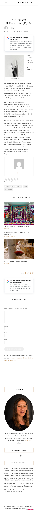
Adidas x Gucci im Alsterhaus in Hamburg (17, 226)
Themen (24, 508)
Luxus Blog (28, 440)
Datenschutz (28, 506)
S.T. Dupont (8, 189)
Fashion (19, 16)
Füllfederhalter (16, 186)
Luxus (25, 186)
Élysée (7, 186)
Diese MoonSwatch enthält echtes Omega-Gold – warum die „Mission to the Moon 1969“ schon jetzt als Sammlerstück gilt (18, 484)
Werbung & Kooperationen (12, 508)
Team (13, 506)
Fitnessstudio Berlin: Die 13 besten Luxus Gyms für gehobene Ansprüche (18, 469)
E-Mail (6, 333)
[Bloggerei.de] (30, 510)
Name (6, 326)
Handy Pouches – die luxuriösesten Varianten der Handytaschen (17, 490)
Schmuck (12, 236)
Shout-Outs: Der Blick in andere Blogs (15, 261)
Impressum (20, 506)
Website (6, 340)
